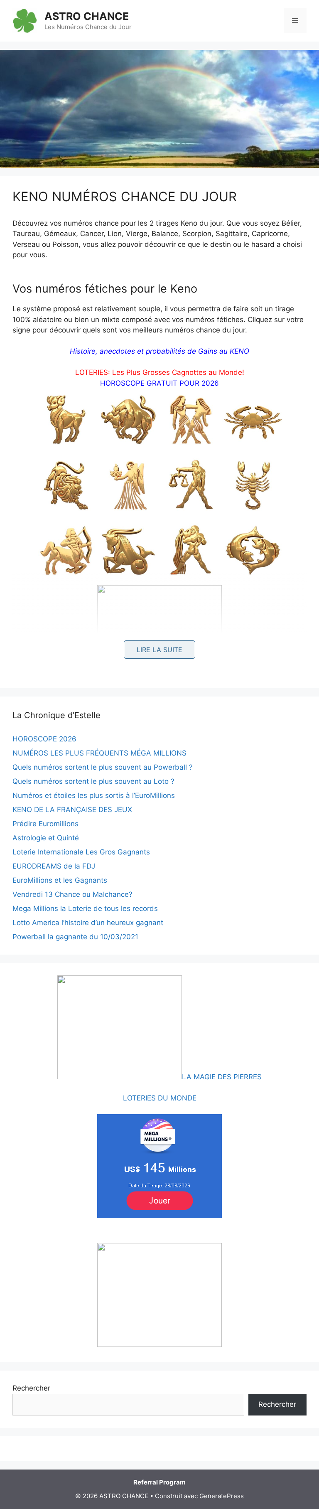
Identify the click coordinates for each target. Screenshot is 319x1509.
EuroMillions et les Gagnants (59, 880)
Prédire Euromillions (45, 824)
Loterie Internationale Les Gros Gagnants (81, 852)
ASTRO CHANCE (86, 16)
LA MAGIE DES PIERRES (222, 1077)
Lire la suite (159, 649)
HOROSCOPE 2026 (44, 739)
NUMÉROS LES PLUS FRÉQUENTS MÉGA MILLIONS (99, 753)
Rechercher (31, 1388)
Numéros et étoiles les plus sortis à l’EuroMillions (93, 795)
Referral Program (159, 1482)
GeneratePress (221, 1496)
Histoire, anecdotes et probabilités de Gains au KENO (159, 351)
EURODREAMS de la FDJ (53, 866)
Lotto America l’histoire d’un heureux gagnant (87, 922)
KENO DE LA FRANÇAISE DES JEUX (72, 809)
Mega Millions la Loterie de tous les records (85, 908)
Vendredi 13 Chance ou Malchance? (72, 894)
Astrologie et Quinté (45, 838)
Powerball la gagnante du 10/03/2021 (75, 937)
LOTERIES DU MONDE (159, 1098)
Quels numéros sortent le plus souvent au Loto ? (93, 781)
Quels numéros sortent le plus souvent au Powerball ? (102, 767)
